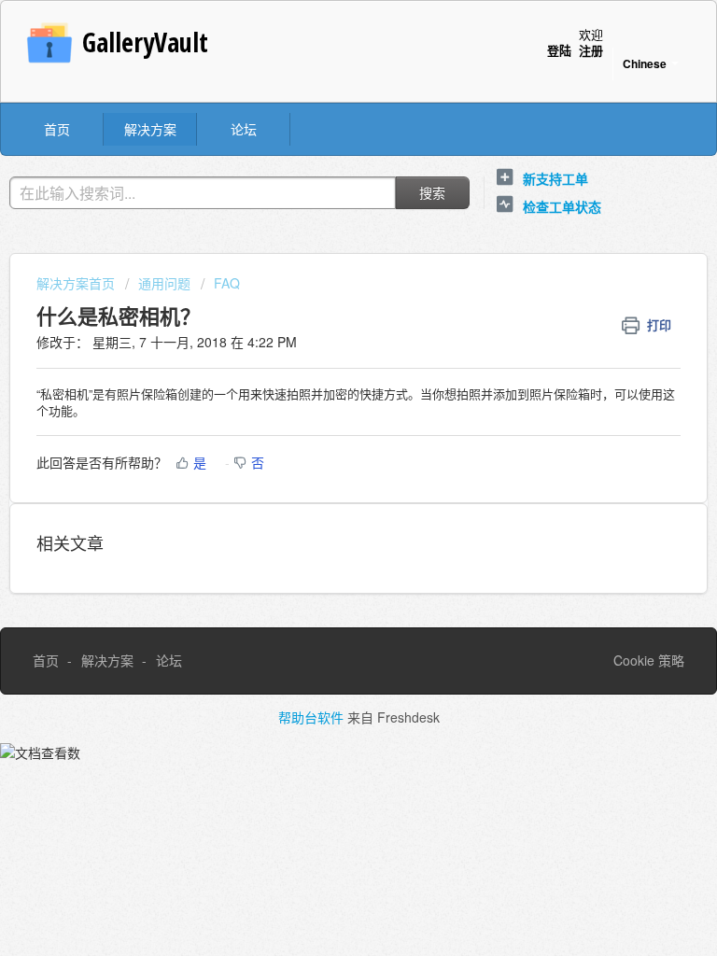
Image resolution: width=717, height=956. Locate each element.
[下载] (324, 464)
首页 (57, 129)
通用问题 (164, 283)
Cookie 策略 (648, 660)
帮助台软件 (312, 717)
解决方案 (150, 129)
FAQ (227, 283)
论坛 (244, 129)
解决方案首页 (77, 283)
